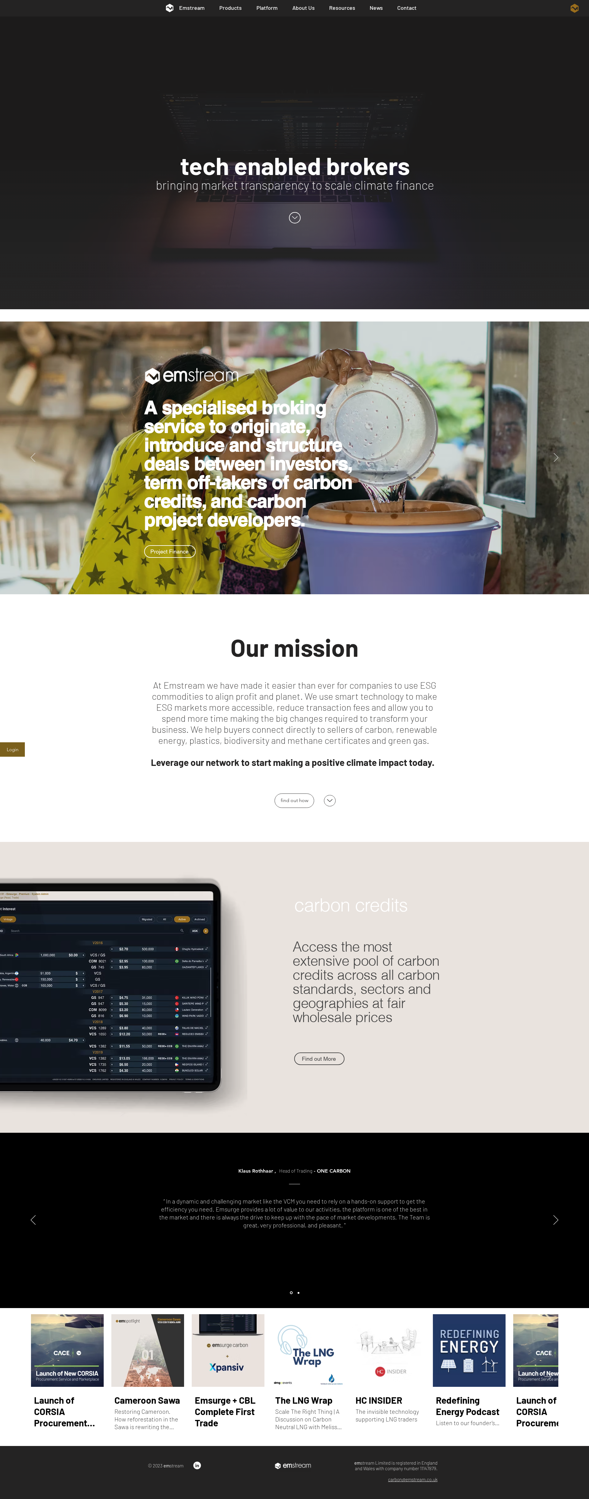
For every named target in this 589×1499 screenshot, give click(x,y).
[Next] (556, 458)
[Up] (295, 217)
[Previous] (33, 458)
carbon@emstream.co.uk (412, 1479)
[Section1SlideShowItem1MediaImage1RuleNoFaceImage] (291, 1293)
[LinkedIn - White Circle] (197, 1465)
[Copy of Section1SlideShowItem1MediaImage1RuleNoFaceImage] (298, 1293)
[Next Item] (547, 1376)
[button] (574, 8)
